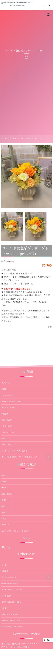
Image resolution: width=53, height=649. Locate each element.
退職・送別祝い (7, 494)
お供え (4, 518)
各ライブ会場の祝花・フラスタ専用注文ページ (19, 457)
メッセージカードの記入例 (11, 589)
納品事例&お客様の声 (9, 583)
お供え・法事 (6, 426)
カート (4, 565)
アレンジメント (7, 395)
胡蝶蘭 (4, 389)
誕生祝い (4, 506)
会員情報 (4, 571)
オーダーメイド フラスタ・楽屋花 (14, 451)
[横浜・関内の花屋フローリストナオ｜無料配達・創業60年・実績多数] (17, 3)
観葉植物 (4, 414)
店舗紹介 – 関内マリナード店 (12, 620)
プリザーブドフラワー (9, 407)
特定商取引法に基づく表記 (11, 626)
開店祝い (4, 475)
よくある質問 (6, 596)
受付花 (4, 438)
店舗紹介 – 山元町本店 (9, 614)
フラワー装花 (6, 444)
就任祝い (4, 487)
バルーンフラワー (8, 432)
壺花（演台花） (7, 420)
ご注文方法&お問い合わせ (11, 602)
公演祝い (4, 500)
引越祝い (4, 481)
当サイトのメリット (8, 577)
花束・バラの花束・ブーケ (11, 401)
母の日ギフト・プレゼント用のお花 (15, 531)
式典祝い (4, 512)
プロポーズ (5, 524)
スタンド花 (5, 383)
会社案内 (4, 608)
